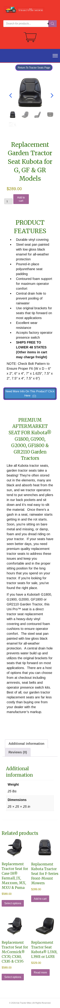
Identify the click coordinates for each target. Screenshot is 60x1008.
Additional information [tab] (26, 743)
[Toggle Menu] (53, 55)
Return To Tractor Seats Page (34, 67)
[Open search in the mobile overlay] (30, 23)
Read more (40, 972)
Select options (12, 903)
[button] (30, 393)
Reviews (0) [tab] (17, 752)
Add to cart (21, 199)
